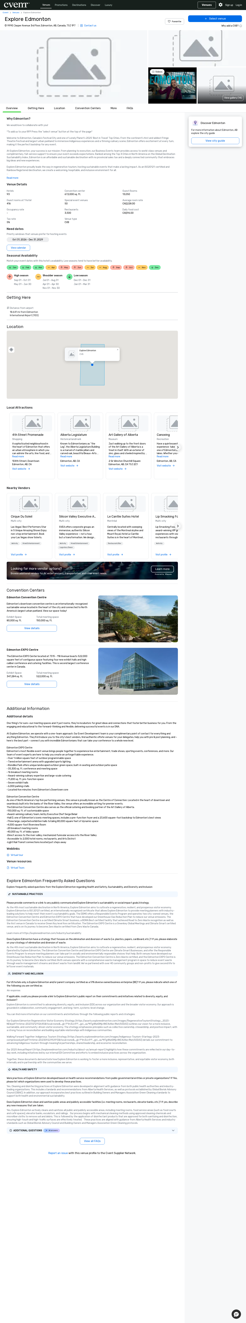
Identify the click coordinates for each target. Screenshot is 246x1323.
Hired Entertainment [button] (31, 543)
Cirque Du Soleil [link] (21, 516)
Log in (239, 5)
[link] (29, 504)
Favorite (176, 21)
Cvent (5, 12)
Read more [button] (12, 178)
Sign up (229, 5)
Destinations (79, 5)
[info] (240, 26)
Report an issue (58, 1153)
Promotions (61, 5)
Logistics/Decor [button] (66, 547)
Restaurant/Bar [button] (114, 543)
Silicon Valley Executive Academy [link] (77, 516)
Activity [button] (15, 543)
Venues (46, 5)
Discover (95, 5)
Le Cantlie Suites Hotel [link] (123, 516)
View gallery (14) (233, 97)
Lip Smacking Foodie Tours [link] (174, 516)
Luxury (108, 5)
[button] (73, 67)
